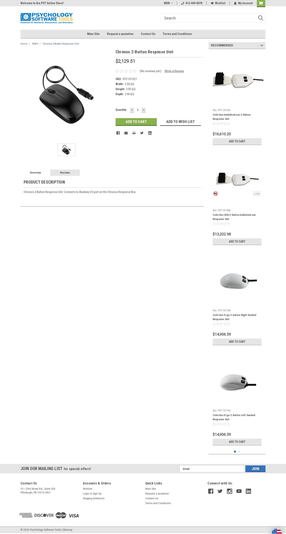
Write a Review (174, 71)
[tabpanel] (237, 99)
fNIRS (35, 43)
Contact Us (148, 34)
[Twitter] (142, 133)
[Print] (134, 133)
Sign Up (97, 493)
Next (261, 46)
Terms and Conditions (177, 34)
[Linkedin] (150, 133)
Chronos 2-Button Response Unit (61, 43)
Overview (35, 172)
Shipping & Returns (93, 498)
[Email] (126, 133)
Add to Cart (237, 141)
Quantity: (121, 109)
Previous (258, 46)
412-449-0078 (194, 3)
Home (24, 43)
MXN (167, 3)
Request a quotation (120, 34)
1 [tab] (235, 452)
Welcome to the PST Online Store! (42, 3)
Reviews (65, 172)
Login (86, 493)
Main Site (93, 34)
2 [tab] (239, 452)
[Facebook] (118, 133)
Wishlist (220, 3)
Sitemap (67, 529)
